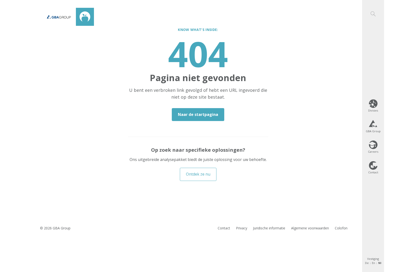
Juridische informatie (269, 228)
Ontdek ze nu (198, 174)
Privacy (241, 228)
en (373, 263)
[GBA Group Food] (68, 17)
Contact (224, 228)
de (367, 263)
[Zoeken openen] (373, 8)
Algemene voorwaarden (310, 228)
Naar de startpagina (198, 114)
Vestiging (373, 259)
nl (379, 263)
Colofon (341, 228)
